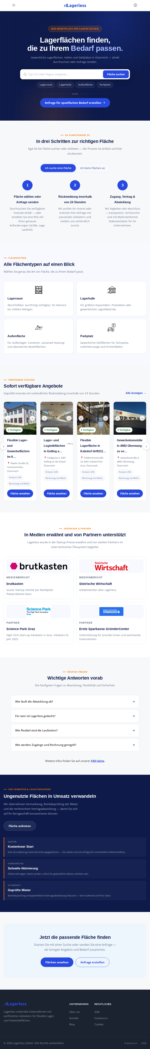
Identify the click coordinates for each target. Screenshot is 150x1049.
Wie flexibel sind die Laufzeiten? (36, 730)
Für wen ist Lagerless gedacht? (35, 716)
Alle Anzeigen (134, 393)
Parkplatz (105, 84)
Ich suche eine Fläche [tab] (58, 168)
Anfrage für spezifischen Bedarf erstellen (73, 103)
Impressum (101, 1018)
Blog (72, 1024)
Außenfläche (85, 84)
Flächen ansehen (57, 962)
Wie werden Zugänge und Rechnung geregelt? (45, 745)
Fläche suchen (116, 74)
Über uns (74, 1012)
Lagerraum (46, 84)
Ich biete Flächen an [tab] (92, 168)
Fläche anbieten (20, 826)
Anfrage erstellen (92, 962)
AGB (97, 1012)
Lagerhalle (65, 84)
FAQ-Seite (97, 761)
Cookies (99, 1024)
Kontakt (73, 1018)
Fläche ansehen (20, 493)
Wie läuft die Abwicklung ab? (34, 701)
